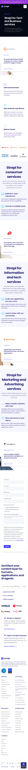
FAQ (2, 750)
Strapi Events (4, 718)
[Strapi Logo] (5, 658)
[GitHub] (7, 763)
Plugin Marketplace (6, 695)
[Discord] (10, 763)
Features (3, 686)
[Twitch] (13, 763)
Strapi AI (3, 689)
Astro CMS (17, 725)
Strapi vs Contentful (6, 729)
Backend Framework (20, 686)
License (13, 766)
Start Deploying (9, 629)
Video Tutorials (5, 732)
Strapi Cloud (4, 682)
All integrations (19, 712)
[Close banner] (26, 2)
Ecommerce (18, 684)
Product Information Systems (20, 695)
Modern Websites (19, 680)
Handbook (4, 743)
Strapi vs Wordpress (6, 727)
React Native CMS (19, 732)
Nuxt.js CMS (18, 723)
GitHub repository (5, 723)
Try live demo (4, 697)
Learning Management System (21, 689)
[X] (15, 763)
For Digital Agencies (20, 704)
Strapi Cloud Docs (5, 714)
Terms (18, 766)
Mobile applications (20, 682)
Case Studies (4, 725)
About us (3, 739)
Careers (3, 746)
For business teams (20, 702)
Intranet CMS (18, 692)
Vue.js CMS (18, 720)
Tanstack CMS (18, 718)
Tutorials (3, 720)
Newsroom (4, 752)
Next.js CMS (18, 716)
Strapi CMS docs (5, 712)
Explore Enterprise (9, 646)
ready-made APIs (11, 135)
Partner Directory (5, 716)
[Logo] (5, 6)
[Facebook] (18, 763)
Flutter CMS (18, 727)
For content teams (19, 700)
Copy (24, 586)
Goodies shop (4, 754)
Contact (3, 748)
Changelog (4, 693)
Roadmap (3, 691)
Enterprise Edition (5, 684)
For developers (19, 697)
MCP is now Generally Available (14, 2)
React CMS (18, 714)
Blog (2, 741)
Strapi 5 (3, 680)
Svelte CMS (18, 729)
